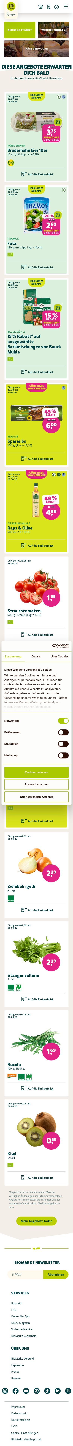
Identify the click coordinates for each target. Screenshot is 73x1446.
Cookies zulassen (36, 772)
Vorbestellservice (22, 1329)
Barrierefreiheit (20, 1420)
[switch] (63, 732)
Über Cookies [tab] (60, 656)
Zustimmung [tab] (13, 656)
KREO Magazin (20, 1323)
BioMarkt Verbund (22, 1358)
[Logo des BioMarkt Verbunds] (9, 6)
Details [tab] (36, 656)
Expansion (17, 1365)
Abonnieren (56, 1274)
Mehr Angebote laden (36, 1221)
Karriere (16, 1378)
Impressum (18, 1407)
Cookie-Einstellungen (24, 1433)
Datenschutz (19, 1413)
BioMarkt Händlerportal (26, 1439)
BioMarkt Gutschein (23, 1336)
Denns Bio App (20, 1316)
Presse (15, 1371)
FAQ (13, 1310)
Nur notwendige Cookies (36, 796)
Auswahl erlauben (36, 784)
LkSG (14, 1426)
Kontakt (16, 1303)
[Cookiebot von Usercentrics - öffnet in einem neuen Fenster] (52, 646)
